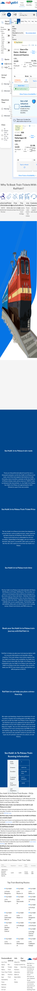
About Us (17, 962)
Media (16, 982)
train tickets (8, 822)
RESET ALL (13, 22)
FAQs (15, 967)
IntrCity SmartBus (29, 4)
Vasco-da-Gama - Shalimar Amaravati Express (21, 52)
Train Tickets (22, 4)
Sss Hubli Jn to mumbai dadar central (8, 927)
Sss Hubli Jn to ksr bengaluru (8, 891)
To (13, 12)
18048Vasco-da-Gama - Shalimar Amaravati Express (4, 873)
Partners (16, 969)
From (3, 12)
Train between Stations (3, 984)
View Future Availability (26, 175)
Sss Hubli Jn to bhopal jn (20, 925)
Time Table (33, 52)
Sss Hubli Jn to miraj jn (32, 899)
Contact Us (17, 964)
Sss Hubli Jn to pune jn (32, 907)
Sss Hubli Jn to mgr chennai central (32, 932)
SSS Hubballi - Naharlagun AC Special (21, 136)
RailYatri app (7, 813)
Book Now (21, 85)
